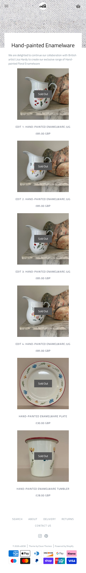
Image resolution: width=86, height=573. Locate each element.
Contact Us (43, 526)
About (32, 519)
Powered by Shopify (64, 546)
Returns (68, 519)
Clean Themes (45, 546)
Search (17, 519)
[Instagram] (40, 537)
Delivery (49, 519)
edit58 (23, 546)
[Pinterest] (46, 537)
